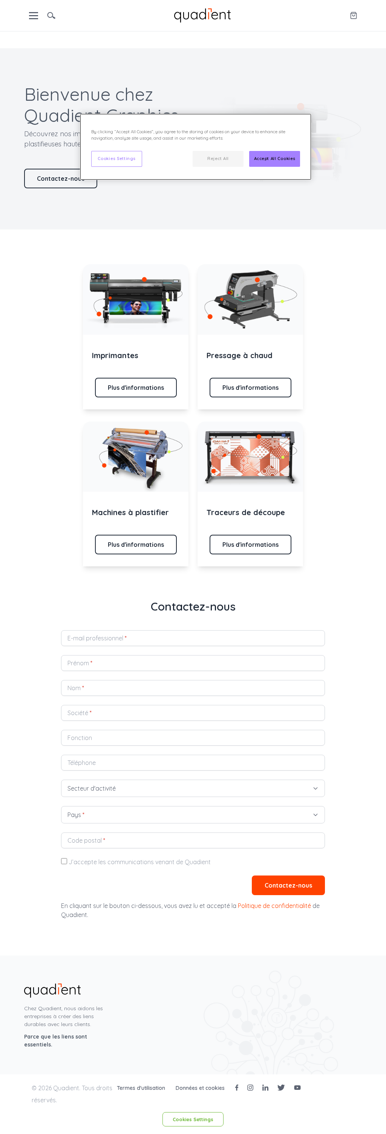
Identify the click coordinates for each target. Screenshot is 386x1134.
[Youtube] (297, 1087)
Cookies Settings (193, 1119)
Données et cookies (201, 1088)
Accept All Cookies (275, 158)
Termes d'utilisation (142, 1088)
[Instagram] (250, 1087)
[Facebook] (237, 1087)
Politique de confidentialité (274, 905)
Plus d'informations (136, 387)
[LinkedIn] (265, 1087)
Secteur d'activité (91, 788)
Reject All (218, 158)
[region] (195, 147)
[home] (202, 14)
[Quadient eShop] (353, 15)
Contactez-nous (60, 178)
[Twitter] (281, 1087)
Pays (75, 815)
